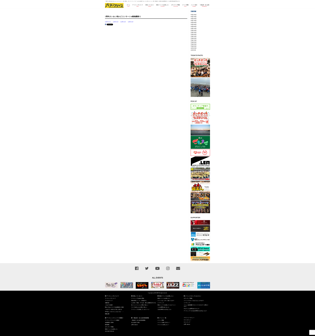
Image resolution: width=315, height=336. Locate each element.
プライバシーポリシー (189, 317)
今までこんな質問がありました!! (191, 308)
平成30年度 (193, 46)
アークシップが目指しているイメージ (140, 309)
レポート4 (130, 21)
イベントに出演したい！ (163, 324)
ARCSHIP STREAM (109, 331)
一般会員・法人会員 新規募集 (138, 320)
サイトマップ (187, 322)
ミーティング (161, 302)
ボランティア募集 (175, 4)
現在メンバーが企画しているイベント (167, 305)
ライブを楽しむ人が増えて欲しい (139, 307)
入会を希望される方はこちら (164, 309)
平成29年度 (193, 44)
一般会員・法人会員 (204, 4)
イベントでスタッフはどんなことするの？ (194, 300)
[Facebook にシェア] (105, 24)
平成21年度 (193, 28)
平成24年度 (193, 34)
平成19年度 (193, 24)
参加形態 (107, 324)
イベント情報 (185, 4)
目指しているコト (149, 4)
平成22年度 (193, 30)
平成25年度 (193, 36)
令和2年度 (193, 50)
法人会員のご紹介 (135, 322)
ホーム (128, 4)
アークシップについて (137, 4)
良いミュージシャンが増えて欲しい (139, 305)
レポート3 (123, 21)
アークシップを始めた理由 (137, 298)
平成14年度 (193, 14)
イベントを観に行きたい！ (164, 322)
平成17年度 (193, 20)
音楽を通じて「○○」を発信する (138, 300)
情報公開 (107, 313)
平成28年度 (193, 42)
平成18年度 (193, 22)
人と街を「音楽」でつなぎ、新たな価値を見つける (143, 302)
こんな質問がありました (163, 307)
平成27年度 (193, 40)
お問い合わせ (134, 324)
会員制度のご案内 (109, 322)
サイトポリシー (187, 320)
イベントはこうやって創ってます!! (166, 300)
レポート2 (115, 21)
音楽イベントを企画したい (162, 4)
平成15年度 (193, 16)
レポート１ (108, 21)
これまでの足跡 (108, 305)
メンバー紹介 (194, 4)
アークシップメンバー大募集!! (112, 320)
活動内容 (107, 302)
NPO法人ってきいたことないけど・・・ (114, 311)
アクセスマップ (108, 300)
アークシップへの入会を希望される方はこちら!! (195, 310)
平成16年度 (193, 18)
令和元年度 (193, 48)
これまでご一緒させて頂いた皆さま (113, 309)
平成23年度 (193, 32)
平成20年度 (193, 26)
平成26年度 (193, 38)
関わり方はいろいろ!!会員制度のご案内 (114, 307)
